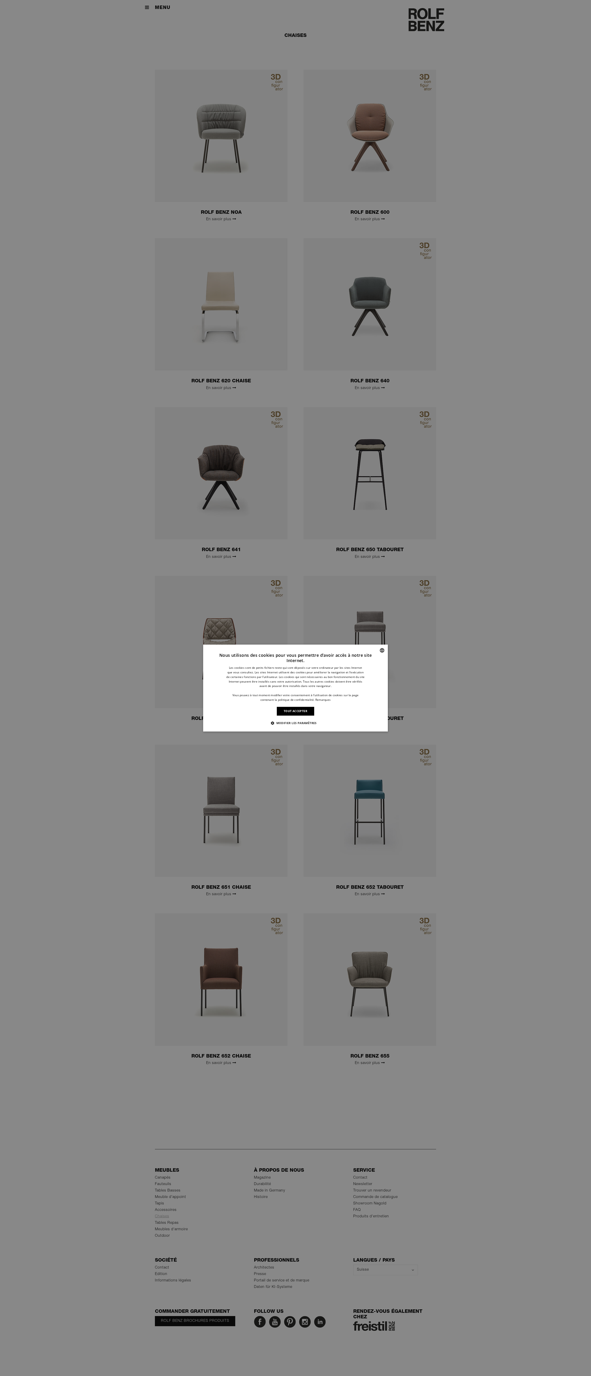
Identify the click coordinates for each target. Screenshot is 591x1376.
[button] (295, 723)
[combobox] (382, 650)
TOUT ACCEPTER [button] (295, 711)
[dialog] (295, 688)
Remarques (323, 700)
